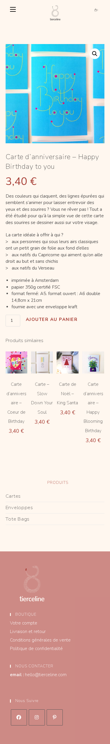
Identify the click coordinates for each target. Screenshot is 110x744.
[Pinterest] (55, 717)
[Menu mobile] (13, 10)
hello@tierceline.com (46, 675)
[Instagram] (37, 717)
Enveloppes (19, 507)
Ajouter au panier (52, 319)
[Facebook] (19, 717)
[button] (94, 53)
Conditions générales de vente (40, 640)
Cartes (13, 496)
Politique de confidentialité (36, 649)
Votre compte (23, 623)
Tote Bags (18, 519)
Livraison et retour (28, 631)
